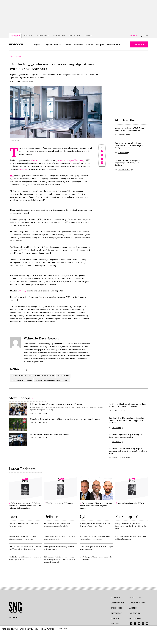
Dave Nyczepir (17, 81)
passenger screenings (22, 380)
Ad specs (133, 608)
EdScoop (88, 36)
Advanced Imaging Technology (71, 160)
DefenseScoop (42, 36)
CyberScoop (59, 36)
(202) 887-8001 (135, 618)
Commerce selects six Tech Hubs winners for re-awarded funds (129, 129)
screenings (23, 169)
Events (67, 44)
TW (134, 623)
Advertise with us (137, 603)
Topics (37, 44)
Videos (89, 44)
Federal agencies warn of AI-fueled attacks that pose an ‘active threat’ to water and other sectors (25, 505)
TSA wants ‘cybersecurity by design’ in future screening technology (125, 435)
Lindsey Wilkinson (125, 169)
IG (142, 623)
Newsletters (135, 598)
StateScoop (74, 36)
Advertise (133, 36)
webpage (23, 290)
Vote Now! (63, 629)
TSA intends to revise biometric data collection (50, 434)
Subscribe (140, 44)
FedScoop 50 (113, 44)
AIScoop (28, 36)
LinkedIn (138, 623)
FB (130, 623)
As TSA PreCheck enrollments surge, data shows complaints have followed (127, 405)
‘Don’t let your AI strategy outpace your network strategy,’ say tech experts (96, 505)
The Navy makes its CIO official (59, 503)
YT (146, 623)
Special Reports (53, 44)
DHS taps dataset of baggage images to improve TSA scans (56, 404)
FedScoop (15, 36)
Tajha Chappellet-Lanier (122, 457)
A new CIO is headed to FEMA (130, 503)
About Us (13, 617)
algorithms (35, 160)
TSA (12, 175)
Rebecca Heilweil (119, 411)
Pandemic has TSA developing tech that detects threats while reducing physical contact (126, 420)
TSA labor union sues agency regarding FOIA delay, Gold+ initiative (127, 162)
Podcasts (78, 44)
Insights (100, 44)
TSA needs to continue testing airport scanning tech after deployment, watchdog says (128, 451)
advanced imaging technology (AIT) (52, 380)
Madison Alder (124, 135)
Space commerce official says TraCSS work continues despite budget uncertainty (128, 145)
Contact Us (134, 613)
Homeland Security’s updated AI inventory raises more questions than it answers (65, 419)
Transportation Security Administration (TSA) (33, 376)
